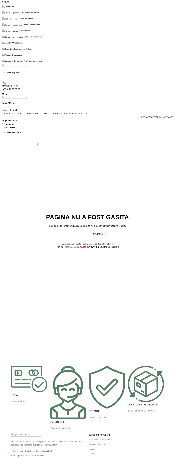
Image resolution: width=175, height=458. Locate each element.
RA (58, 247)
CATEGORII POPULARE (99, 435)
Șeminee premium (97, 444)
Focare (92, 449)
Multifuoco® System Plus (99, 440)
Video (91, 454)
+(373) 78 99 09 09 (11, 89)
